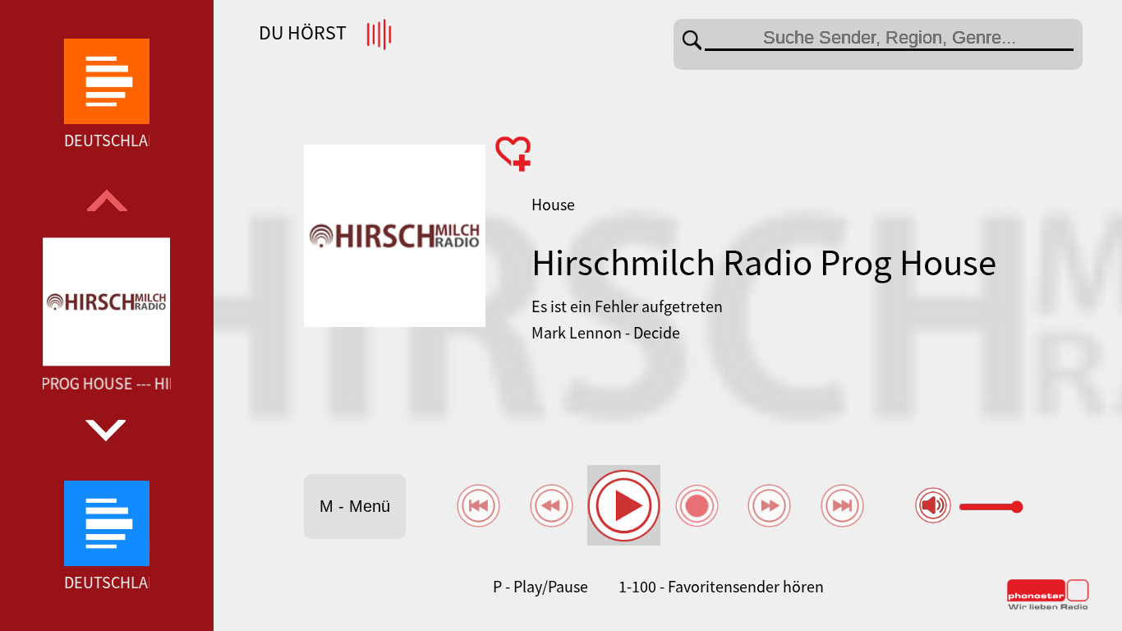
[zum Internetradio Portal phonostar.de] (1048, 606)
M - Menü (355, 506)
